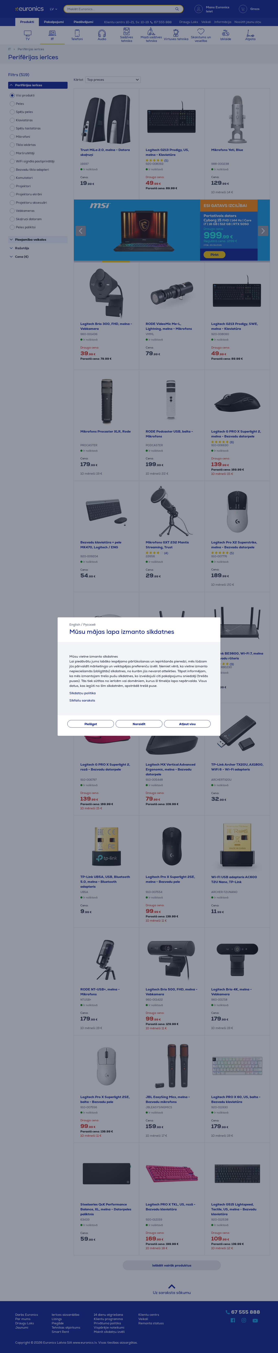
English (74, 624)
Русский (89, 624)
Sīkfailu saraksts (82, 700)
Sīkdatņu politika (82, 693)
